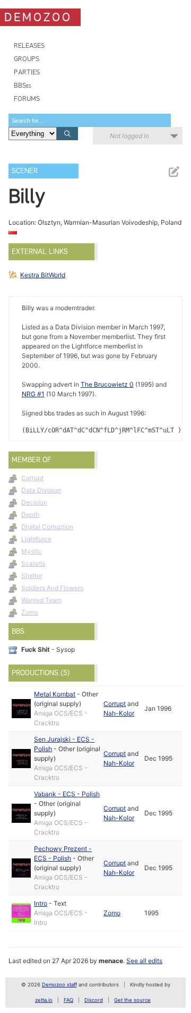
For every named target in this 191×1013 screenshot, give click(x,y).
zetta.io (44, 1000)
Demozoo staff (59, 985)
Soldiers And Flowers (52, 588)
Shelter (31, 576)
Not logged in (129, 136)
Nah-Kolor (118, 713)
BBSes (22, 85)
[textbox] (89, 120)
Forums (27, 99)
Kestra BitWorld (42, 275)
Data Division (41, 490)
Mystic (31, 551)
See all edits (144, 961)
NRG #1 (33, 394)
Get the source (132, 1000)
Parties (27, 72)
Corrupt (32, 478)
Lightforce (36, 539)
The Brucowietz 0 (107, 384)
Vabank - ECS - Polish (67, 794)
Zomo (29, 612)
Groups (26, 59)
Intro (40, 903)
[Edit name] (173, 172)
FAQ (68, 1000)
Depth (30, 514)
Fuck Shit (35, 649)
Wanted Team (41, 600)
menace (111, 961)
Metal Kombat (54, 694)
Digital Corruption (47, 527)
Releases (29, 45)
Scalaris (33, 563)
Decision (34, 502)
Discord (93, 1000)
